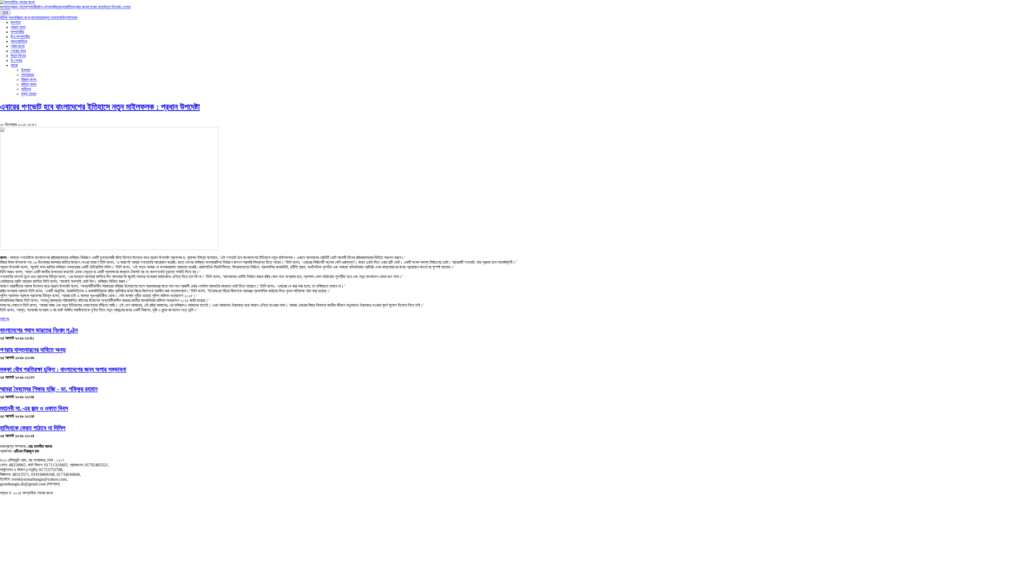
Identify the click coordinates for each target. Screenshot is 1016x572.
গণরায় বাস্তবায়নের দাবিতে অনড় (33, 349)
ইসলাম (72, 17)
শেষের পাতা (96, 7)
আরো (5, 12)
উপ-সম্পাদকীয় (48, 7)
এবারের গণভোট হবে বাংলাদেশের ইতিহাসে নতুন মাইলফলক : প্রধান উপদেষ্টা (100, 106)
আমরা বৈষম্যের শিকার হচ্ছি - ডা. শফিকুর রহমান (49, 389)
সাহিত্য (63, 17)
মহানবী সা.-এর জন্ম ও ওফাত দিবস (34, 408)
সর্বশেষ (4, 319)
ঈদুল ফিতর (111, 7)
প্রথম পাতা (17, 7)
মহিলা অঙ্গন (7, 17)
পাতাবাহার (37, 17)
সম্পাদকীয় (31, 7)
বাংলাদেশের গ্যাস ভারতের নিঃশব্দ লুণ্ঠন (39, 330)
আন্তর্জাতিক (66, 7)
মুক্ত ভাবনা (50, 17)
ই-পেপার (124, 7)
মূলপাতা (5, 7)
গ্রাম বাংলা (81, 7)
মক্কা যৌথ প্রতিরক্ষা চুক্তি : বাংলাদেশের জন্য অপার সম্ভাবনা (63, 369)
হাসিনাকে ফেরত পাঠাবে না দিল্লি (32, 427)
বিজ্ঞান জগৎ (23, 17)
